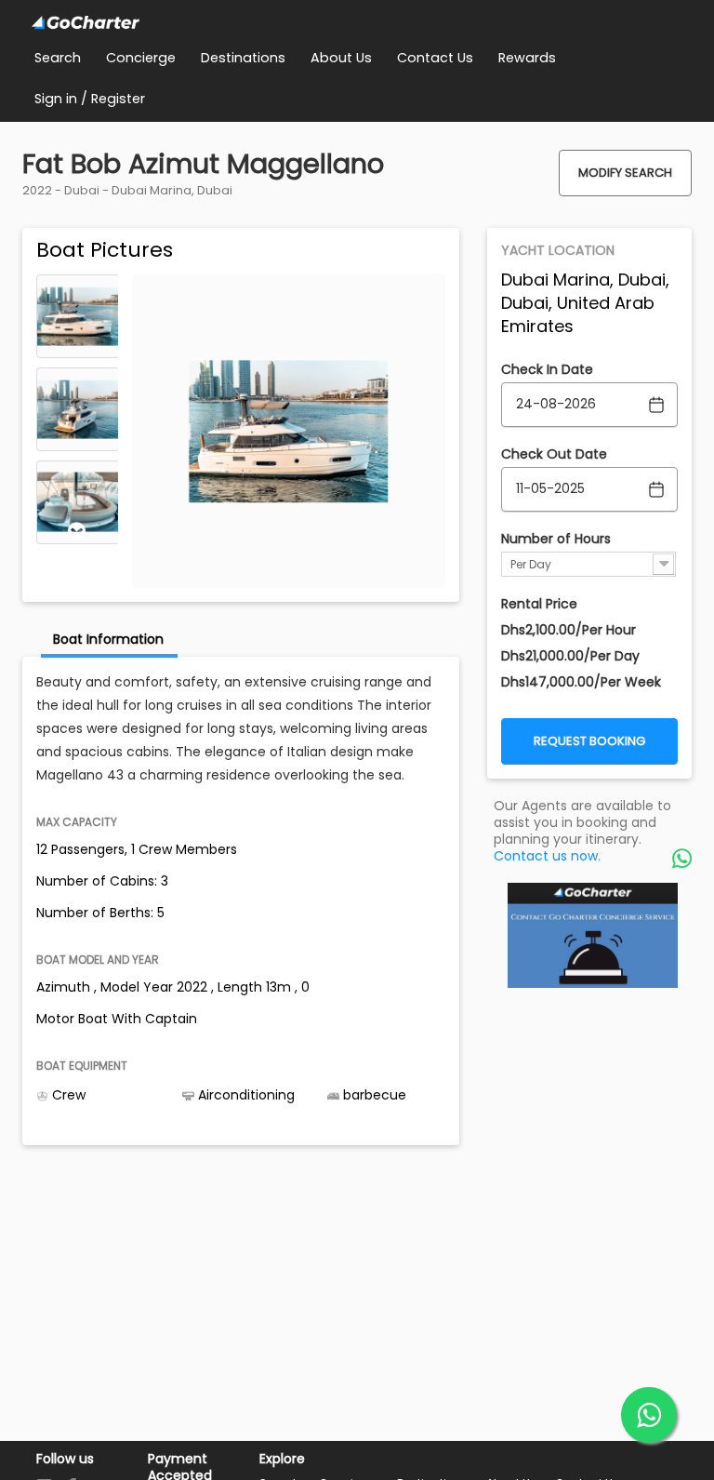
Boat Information (108, 639)
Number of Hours (556, 538)
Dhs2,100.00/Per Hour (568, 629)
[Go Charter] (85, 23)
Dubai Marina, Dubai (172, 190)
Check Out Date (554, 454)
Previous (77, 287)
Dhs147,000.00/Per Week (581, 681)
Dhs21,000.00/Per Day (570, 655)
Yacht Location (558, 250)
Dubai (81, 190)
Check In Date (547, 369)
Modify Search (625, 172)
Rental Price (539, 603)
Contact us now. (547, 856)
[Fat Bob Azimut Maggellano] (78, 316)
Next (77, 531)
